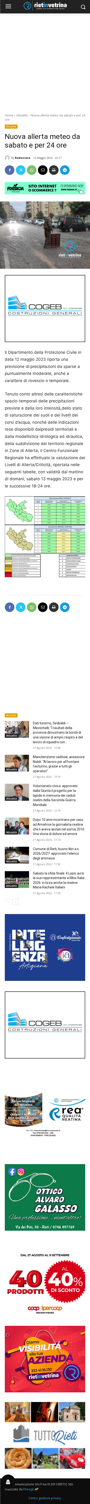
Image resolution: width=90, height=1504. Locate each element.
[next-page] (15, 902)
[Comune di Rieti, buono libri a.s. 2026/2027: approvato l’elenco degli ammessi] (17, 855)
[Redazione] (8, 157)
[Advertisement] (45, 61)
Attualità (22, 115)
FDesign (28, 1489)
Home (9, 115)
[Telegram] (65, 170)
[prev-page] (8, 902)
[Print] (54, 170)
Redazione (22, 158)
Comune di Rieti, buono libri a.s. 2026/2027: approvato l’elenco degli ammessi (56, 853)
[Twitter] (20, 170)
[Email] (43, 170)
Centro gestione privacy (45, 1498)
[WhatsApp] (31, 170)
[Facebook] (9, 170)
